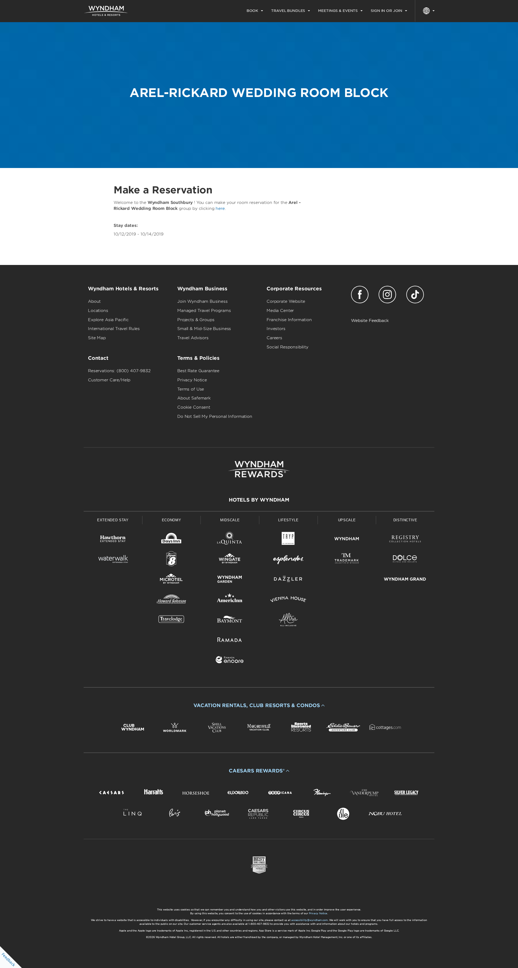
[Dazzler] (288, 580)
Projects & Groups (195, 319)
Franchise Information (289, 319)
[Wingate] (230, 560)
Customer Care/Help (109, 380)
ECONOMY (171, 520)
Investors (276, 328)
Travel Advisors (193, 337)
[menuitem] (255, 11)
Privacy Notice (192, 380)
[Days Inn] (171, 540)
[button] (259, 705)
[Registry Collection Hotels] (405, 540)
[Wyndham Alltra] (288, 620)
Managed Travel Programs (204, 310)
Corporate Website (286, 301)
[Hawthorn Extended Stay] (113, 540)
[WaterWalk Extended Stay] (113, 560)
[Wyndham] (347, 540)
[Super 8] (171, 560)
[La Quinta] (230, 540)
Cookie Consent (193, 407)
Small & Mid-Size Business (204, 328)
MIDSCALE (230, 520)
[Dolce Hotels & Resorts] (405, 560)
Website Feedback (370, 320)
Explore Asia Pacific (108, 319)
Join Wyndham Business (202, 301)
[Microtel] (171, 580)
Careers (274, 337)
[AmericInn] (230, 600)
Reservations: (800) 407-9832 (119, 370)
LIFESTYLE (288, 520)
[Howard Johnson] (171, 600)
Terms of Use (190, 389)
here (220, 208)
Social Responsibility (287, 347)
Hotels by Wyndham (259, 500)
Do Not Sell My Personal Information (214, 416)
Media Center (280, 310)
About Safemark (194, 398)
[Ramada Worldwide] (230, 640)
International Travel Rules (114, 328)
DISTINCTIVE (405, 520)
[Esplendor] (288, 560)
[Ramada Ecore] (230, 661)
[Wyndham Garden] (230, 580)
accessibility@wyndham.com (309, 920)
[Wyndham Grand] (405, 580)
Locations (98, 310)
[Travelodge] (171, 620)
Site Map (97, 337)
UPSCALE (347, 520)
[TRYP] (288, 540)
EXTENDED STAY (112, 520)
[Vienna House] (288, 600)
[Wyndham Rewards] (259, 469)
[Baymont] (230, 620)
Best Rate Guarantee (198, 370)
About (94, 301)
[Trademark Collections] (347, 560)
